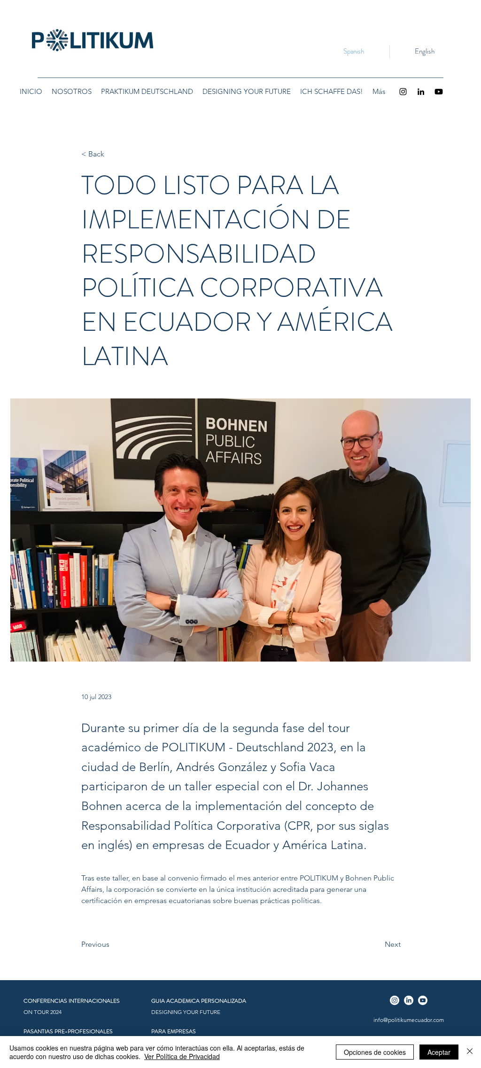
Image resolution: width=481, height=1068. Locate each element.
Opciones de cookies (375, 1052)
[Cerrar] (469, 1052)
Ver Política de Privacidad (182, 1056)
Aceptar (438, 1052)
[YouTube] (438, 91)
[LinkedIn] (421, 91)
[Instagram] (403, 91)
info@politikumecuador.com (408, 1019)
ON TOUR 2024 (42, 1011)
